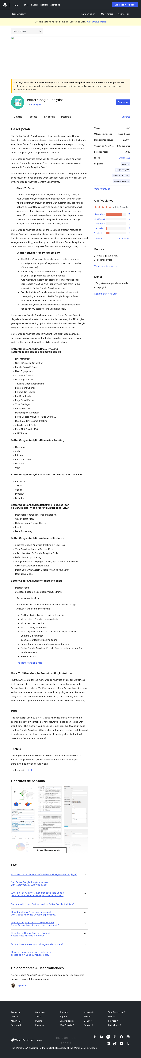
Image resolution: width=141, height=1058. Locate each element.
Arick (30, 770)
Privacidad (16, 1025)
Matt (111, 1016)
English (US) (124, 158)
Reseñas (33, 116)
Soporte (126, 116)
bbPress (113, 1021)
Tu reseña (99, 238)
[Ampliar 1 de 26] (31, 789)
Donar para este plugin (105, 293)
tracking (125, 175)
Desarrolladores (67, 1021)
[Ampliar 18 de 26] (84, 789)
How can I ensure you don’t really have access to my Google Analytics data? (31, 953)
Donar (88, 1021)
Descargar (123, 102)
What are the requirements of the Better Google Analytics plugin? (44, 874)
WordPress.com (116, 1012)
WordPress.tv (67, 1025)
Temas (38, 1016)
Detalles (18, 116)
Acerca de (16, 1012)
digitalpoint (36, 104)
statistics (116, 175)
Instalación (49, 116)
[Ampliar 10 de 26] (58, 818)
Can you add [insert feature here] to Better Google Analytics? (42, 904)
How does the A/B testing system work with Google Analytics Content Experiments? (33, 913)
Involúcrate (89, 1012)
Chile (39, 1041)
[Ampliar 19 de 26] (84, 833)
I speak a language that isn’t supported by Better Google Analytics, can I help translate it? (35, 924)
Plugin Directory (18, 14)
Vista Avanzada (102, 188)
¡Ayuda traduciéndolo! (96, 22)
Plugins (38, 1021)
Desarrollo (66, 116)
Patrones (39, 1025)
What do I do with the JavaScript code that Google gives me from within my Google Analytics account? (37, 894)
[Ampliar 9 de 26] (58, 789)
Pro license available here (29, 662)
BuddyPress (115, 1025)
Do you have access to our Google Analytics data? (37, 944)
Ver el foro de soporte (105, 266)
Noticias (14, 1016)
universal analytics (121, 181)
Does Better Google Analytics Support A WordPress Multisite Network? (30, 934)
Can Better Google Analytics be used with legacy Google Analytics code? (30, 883)
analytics (125, 164)
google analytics (122, 170)
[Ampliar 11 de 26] (58, 849)
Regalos (89, 1025)
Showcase (40, 1012)
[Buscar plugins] (40, 31)
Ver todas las (123, 238)
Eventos (87, 1016)
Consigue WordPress (125, 5)
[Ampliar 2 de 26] (31, 839)
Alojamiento (16, 1021)
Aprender (64, 1012)
